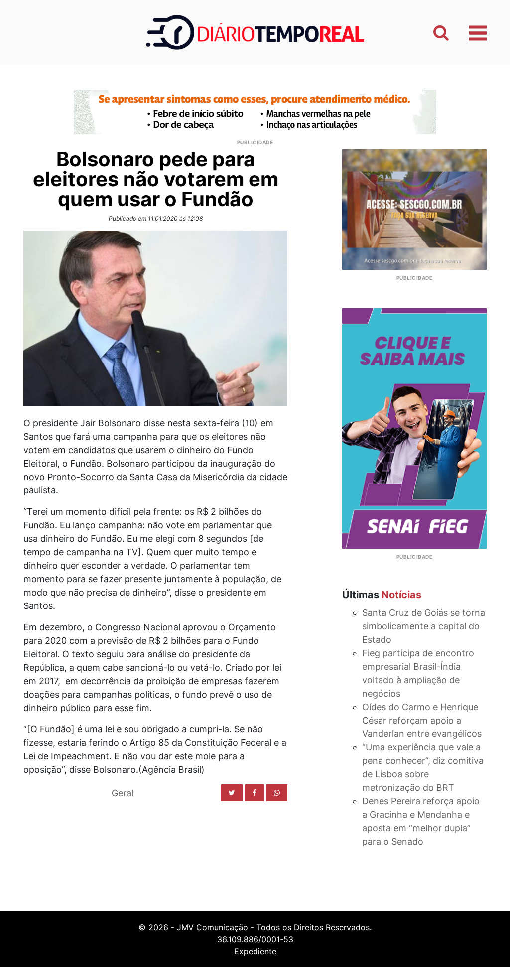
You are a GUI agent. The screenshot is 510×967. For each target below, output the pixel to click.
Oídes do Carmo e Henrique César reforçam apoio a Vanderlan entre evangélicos (422, 720)
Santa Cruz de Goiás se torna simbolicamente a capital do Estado (423, 626)
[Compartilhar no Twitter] (232, 792)
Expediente (255, 951)
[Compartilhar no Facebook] (254, 792)
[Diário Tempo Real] (255, 31)
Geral (122, 793)
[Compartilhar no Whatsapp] (276, 792)
